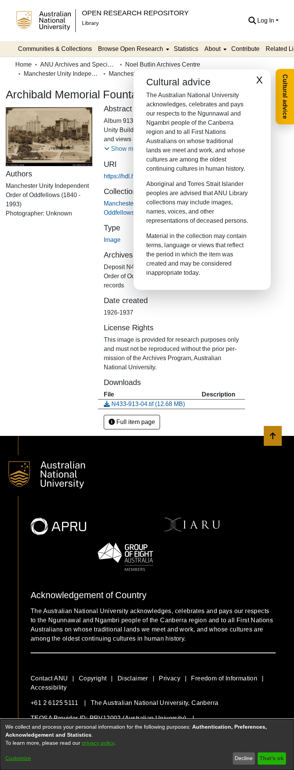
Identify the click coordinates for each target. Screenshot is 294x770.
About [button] (212, 49)
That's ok (272, 758)
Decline (244, 758)
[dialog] (147, 744)
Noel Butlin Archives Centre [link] (162, 64)
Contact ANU (49, 678)
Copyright (93, 678)
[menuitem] (133, 49)
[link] (144, 404)
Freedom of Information (224, 678)
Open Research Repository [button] (135, 13)
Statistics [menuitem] (186, 49)
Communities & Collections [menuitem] (55, 49)
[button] (252, 20)
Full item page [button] (135, 422)
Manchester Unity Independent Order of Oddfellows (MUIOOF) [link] (62, 73)
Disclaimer (133, 678)
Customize (18, 758)
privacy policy (98, 743)
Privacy (169, 678)
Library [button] (90, 23)
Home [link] (23, 64)
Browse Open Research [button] (130, 49)
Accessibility (49, 687)
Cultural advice (285, 96)
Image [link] (112, 240)
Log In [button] (266, 20)
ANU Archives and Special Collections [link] (78, 64)
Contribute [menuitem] (245, 49)
